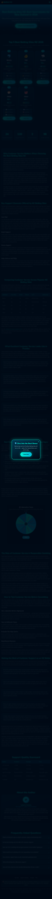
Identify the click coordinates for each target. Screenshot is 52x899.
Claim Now (26, 454)
